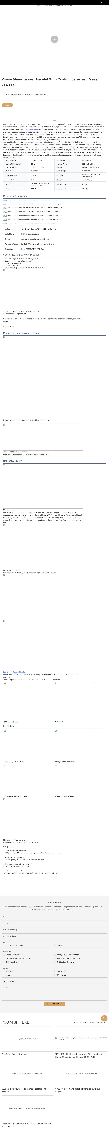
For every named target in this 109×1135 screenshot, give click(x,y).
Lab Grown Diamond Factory (15, 672)
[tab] (54, 120)
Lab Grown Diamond (14, 945)
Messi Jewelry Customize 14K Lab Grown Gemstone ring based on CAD (27, 1125)
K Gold (8, 975)
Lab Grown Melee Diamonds (68, 958)
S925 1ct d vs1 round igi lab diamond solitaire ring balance (24, 1090)
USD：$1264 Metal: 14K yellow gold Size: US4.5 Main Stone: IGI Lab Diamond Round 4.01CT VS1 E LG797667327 (79, 1055)
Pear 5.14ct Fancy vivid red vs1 (15, 1054)
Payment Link (101, 1022)
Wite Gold (10, 971)
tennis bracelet (31, 129)
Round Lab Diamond (14, 955)
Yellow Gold (62, 971)
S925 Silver (62, 975)
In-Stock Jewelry (89, 1022)
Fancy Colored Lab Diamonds (18, 958)
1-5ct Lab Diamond (14, 962)
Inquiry (7, 105)
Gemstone (77, 1022)
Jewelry (60, 945)
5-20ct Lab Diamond (65, 962)
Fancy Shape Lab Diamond (68, 955)
